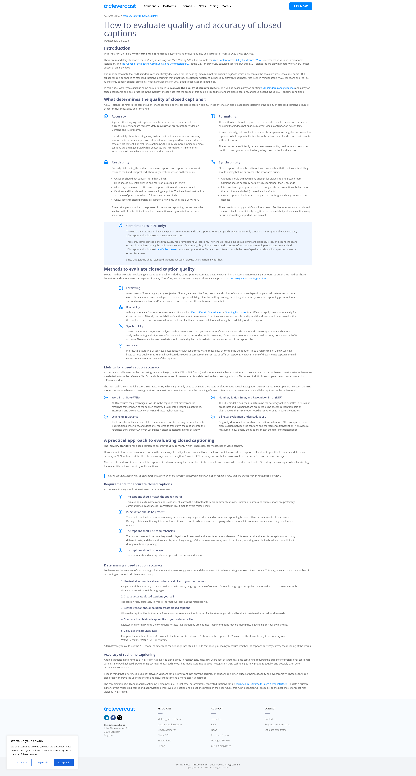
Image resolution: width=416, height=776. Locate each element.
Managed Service (220, 740)
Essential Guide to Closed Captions (140, 15)
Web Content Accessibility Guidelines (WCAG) (238, 60)
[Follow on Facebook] (113, 717)
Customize (21, 762)
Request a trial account (277, 724)
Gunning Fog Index (235, 312)
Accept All (63, 762)
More (225, 6)
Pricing (213, 6)
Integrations (164, 740)
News (202, 6)
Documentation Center (170, 724)
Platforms (169, 6)
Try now (300, 6)
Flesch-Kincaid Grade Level (206, 312)
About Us (216, 719)
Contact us (270, 719)
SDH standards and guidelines (278, 87)
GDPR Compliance (221, 745)
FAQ (213, 724)
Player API (163, 735)
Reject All (43, 762)
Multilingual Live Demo (170, 719)
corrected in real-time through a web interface (261, 683)
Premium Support (221, 735)
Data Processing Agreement (225, 764)
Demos (187, 6)
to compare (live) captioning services (246, 278)
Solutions (150, 6)
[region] (42, 752)
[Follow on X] (119, 717)
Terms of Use (183, 764)
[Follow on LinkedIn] (106, 717)
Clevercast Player (167, 729)
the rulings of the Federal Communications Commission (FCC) (156, 63)
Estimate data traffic (275, 729)
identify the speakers (167, 249)
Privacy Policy (200, 764)
